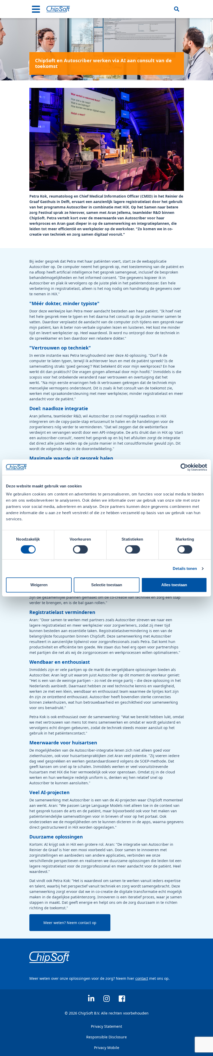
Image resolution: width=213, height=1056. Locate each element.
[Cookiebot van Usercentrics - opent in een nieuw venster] (184, 467)
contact (141, 978)
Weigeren (39, 585)
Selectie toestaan (106, 585)
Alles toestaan (174, 585)
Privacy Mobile (106, 1047)
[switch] (80, 549)
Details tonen (185, 568)
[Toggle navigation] (36, 9)
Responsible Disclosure (106, 1036)
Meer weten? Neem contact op (69, 922)
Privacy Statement (106, 1026)
